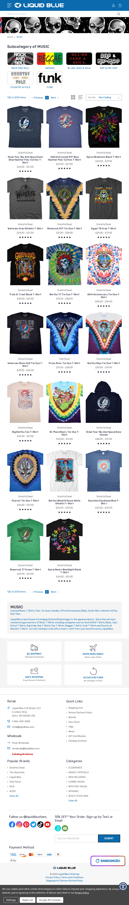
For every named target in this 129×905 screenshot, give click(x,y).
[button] (123, 886)
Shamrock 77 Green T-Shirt (25, 569)
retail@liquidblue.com (23, 727)
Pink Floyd (15, 781)
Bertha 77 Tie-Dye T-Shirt (64, 294)
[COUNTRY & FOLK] (20, 77)
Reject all (27, 900)
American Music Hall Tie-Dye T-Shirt (25, 364)
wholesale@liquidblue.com (26, 748)
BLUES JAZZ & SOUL (79, 68)
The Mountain (17, 772)
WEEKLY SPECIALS (78, 772)
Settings (11, 900)
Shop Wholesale (20, 742)
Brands (72, 717)
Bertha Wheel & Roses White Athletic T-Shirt (64, 502)
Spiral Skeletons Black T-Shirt (103, 157)
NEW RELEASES (77, 777)
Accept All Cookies (50, 900)
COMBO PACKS (76, 781)
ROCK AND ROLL (20, 68)
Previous (38, 97)
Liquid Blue (15, 777)
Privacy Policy (53, 877)
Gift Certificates (77, 736)
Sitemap (74, 874)
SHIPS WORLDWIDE (93, 654)
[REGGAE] (50, 58)
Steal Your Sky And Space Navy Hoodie (103, 433)
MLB (11, 786)
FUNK (50, 87)
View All (13, 796)
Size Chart (74, 722)
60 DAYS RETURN (93, 677)
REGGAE (49, 68)
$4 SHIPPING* (34, 654)
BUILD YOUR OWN (78, 796)
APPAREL (73, 791)
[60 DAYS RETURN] (93, 671)
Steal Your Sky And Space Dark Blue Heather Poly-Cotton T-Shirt (25, 160)
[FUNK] (50, 77)
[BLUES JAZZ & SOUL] (79, 58)
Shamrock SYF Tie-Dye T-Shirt (64, 228)
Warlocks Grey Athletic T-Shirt (25, 228)
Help (70, 726)
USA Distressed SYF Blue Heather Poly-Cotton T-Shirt (64, 158)
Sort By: (92, 97)
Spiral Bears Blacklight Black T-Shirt (64, 571)
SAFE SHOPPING (34, 677)
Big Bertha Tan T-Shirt (25, 432)
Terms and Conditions (72, 877)
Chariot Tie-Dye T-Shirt (25, 500)
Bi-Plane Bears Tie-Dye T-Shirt (64, 433)
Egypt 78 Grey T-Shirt (103, 228)
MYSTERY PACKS (77, 786)
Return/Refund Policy (80, 712)
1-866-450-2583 (21, 721)
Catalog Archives (22, 754)
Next (53, 97)
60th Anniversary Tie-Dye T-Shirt (103, 296)
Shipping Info (75, 707)
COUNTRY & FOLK (20, 87)
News (71, 731)
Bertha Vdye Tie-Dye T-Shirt (103, 363)
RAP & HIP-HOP (108, 68)
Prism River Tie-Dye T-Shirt (64, 363)
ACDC (12, 791)
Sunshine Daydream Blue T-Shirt (103, 502)
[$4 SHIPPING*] (34, 647)
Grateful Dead (17, 767)
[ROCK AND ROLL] (20, 58)
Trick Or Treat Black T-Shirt (25, 294)
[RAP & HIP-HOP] (108, 58)
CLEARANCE (75, 767)
